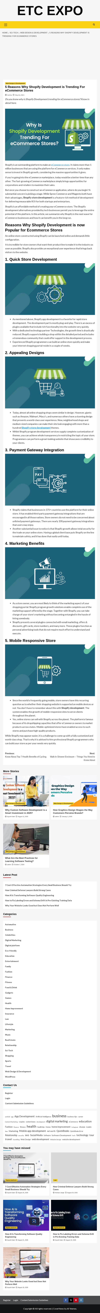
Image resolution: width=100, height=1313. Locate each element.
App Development (24, 1116)
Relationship (11, 1045)
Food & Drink (11, 987)
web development (40, 1139)
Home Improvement (14, 1008)
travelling (16, 1139)
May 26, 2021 (19, 95)
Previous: (25, 755)
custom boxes (31, 1122)
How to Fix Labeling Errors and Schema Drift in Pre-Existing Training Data (38, 900)
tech (73, 1135)
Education (9, 956)
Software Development (61, 1135)
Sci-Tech (9, 1050)
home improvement (61, 1127)
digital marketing (57, 1121)
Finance (8, 977)
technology (82, 1135)
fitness (23, 1127)
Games (8, 998)
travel (8, 1139)
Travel (8, 1066)
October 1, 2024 (19, 864)
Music (8, 1035)
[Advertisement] (50, 58)
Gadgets (9, 993)
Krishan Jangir (59, 1192)
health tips (41, 1127)
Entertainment (12, 961)
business (59, 1115)
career (80, 1117)
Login (7, 1098)
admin (57, 816)
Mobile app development (32, 1130)
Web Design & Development (15, 83)
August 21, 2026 (23, 1240)
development (41, 1122)
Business (9, 929)
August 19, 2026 (71, 1240)
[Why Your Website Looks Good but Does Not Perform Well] (26, 1262)
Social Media (36, 1135)
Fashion (8, 972)
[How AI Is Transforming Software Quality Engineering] (26, 1215)
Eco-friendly (11, 951)
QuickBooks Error (76, 1131)
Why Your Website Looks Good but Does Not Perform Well (32, 905)
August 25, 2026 (23, 1192)
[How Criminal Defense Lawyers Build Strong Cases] (74, 1167)
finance (16, 1127)
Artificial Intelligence (43, 1117)
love (6, 1131)
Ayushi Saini (11, 816)
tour (91, 1135)
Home (48, 1127)
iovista (9, 95)
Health (8, 1003)
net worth (51, 1131)
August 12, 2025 (23, 816)
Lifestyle (9, 1024)
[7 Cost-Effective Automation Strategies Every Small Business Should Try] (26, 1167)
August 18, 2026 (23, 1287)
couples (22, 1122)
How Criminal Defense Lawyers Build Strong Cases (28, 890)
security (21, 1135)
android (7, 1117)
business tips (72, 1117)
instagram (74, 1127)
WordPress (10, 1077)
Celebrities (10, 935)
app (12, 1117)
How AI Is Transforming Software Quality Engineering (29, 895)
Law (7, 1019)
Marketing (10, 1029)
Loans (88, 1127)
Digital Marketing (13, 940)
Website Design (55, 1139)
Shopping (9, 1056)
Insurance (9, 1014)
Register (9, 1093)
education (85, 1121)
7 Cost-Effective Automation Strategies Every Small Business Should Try (38, 885)
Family (8, 966)
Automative (10, 924)
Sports (8, 1061)
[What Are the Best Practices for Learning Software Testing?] (26, 839)
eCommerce (73, 1122)
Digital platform (12, 945)
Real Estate (10, 1040)
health (31, 1126)
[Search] (94, 24)
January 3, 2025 (67, 816)
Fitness (8, 982)
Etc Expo (50, 10)
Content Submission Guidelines (19, 1103)
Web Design (26, 1139)
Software (47, 1135)
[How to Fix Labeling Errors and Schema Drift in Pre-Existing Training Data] (74, 1215)
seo (27, 1135)
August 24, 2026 (72, 1192)
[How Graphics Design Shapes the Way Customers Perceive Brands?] (74, 791)
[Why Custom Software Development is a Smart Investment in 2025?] (26, 791)
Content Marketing (11, 1122)
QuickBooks (63, 1130)
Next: (72, 756)
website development (71, 1139)
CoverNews (58, 1308)
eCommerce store (60, 164)
